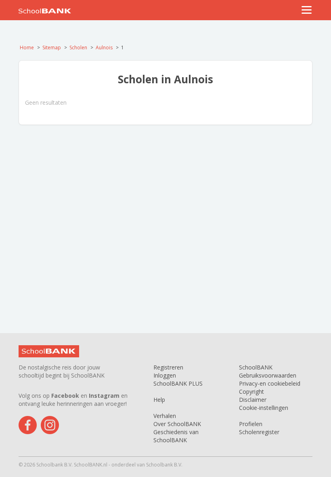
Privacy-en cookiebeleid (269, 383)
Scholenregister (259, 432)
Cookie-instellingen (263, 408)
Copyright (251, 391)
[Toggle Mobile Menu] (307, 10)
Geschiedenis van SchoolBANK (176, 436)
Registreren (168, 367)
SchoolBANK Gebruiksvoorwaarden (267, 371)
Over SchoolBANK (177, 424)
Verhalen (164, 416)
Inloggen (164, 375)
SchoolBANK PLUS (178, 383)
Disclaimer (252, 399)
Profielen (250, 424)
